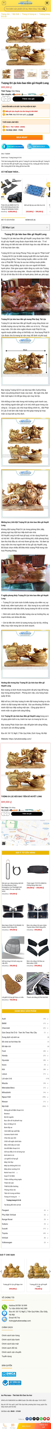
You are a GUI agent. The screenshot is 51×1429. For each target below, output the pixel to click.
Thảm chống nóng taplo (13, 1179)
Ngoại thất (6, 1097)
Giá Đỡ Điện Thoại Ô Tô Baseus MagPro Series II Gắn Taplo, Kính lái (38, 207)
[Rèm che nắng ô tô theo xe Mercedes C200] (38, 947)
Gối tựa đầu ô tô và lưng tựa (14, 1152)
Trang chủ (5, 14)
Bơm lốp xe (8, 1127)
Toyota (5, 1233)
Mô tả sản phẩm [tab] (8, 220)
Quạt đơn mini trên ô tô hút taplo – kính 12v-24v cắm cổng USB (14, 206)
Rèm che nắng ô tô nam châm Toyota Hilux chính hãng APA (37, 926)
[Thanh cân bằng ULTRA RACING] (38, 983)
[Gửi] (44, 8)
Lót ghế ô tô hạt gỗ (11, 1159)
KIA (3, 1069)
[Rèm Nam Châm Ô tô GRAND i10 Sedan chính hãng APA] (13, 911)
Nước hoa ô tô (9, 1173)
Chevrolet (6, 1028)
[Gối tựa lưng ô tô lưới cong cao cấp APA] (13, 947)
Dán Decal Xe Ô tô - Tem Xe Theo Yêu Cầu (19, 1032)
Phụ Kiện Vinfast (9, 1215)
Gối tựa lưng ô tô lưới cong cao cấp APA (12, 962)
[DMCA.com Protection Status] (9, 1374)
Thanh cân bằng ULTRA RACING (37, 997)
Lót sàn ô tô (7, 1078)
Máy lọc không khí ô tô (12, 1166)
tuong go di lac (28, 164)
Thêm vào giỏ (28, 99)
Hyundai (5, 1060)
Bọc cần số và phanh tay (13, 1121)
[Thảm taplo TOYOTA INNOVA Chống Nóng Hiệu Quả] (38, 869)
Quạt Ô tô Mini (9, 1176)
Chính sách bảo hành (11, 1339)
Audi (4, 1019)
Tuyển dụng (7, 1356)
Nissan (5, 1101)
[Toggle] (47, 1018)
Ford (4, 1051)
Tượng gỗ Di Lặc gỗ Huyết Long (38, 1285)
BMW (4, 1023)
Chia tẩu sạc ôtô (10, 1138)
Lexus (4, 1074)
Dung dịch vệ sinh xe (10, 1037)
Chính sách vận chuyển (11, 1352)
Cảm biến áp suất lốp (12, 1131)
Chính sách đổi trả (9, 1348)
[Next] (46, 43)
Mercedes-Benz (8, 1088)
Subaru (5, 1224)
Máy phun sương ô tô (12, 1169)
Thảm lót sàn (9, 1183)
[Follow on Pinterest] (44, 1418)
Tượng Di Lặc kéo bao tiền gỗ (33, 161)
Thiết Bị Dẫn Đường (11, 1186)
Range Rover (7, 1219)
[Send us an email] (37, 1418)
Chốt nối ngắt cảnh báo (12, 1141)
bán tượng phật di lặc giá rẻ (14, 161)
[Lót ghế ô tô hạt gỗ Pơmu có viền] (13, 983)
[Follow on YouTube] (48, 1418)
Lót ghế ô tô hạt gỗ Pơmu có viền (13, 997)
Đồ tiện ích (6, 1046)
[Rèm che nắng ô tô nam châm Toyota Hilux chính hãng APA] (38, 911)
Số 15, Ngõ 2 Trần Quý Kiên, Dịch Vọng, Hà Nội (27, 733)
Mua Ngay (26, 1426)
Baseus (7, 1114)
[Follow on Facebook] (27, 1418)
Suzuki (5, 1228)
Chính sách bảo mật (10, 1344)
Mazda (5, 1083)
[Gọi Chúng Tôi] (41, 1418)
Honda (4, 1055)
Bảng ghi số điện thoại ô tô (14, 1110)
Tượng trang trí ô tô (15, 157)
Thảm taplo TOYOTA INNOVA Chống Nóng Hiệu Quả (36, 884)
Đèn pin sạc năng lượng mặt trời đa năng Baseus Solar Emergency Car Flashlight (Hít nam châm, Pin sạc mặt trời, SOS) (12, 887)
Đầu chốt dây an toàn (12, 1145)
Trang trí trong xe (29, 14)
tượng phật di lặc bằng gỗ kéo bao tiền (17, 166)
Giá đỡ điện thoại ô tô (12, 1148)
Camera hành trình (11, 1135)
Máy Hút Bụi (8, 1162)
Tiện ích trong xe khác (12, 1193)
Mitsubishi (6, 1092)
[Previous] (5, 43)
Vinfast (5, 1238)
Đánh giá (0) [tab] (30, 220)
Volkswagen (7, 1242)
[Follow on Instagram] (30, 1418)
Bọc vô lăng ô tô (10, 1124)
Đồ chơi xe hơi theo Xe (11, 1042)
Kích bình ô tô (9, 1155)
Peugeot (5, 1210)
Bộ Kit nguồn (9, 1117)
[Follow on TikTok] (34, 1418)
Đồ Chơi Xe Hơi (45, 1423)
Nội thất (15, 14)
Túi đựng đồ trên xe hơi (12, 1205)
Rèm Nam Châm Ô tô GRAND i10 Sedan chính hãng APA (13, 926)
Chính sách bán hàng (11, 1335)
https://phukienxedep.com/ (20, 739)
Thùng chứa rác (10, 1190)
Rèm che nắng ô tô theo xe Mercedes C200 (35, 962)
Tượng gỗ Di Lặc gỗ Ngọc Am (13, 1284)
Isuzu (4, 1065)
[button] (4, 3)
